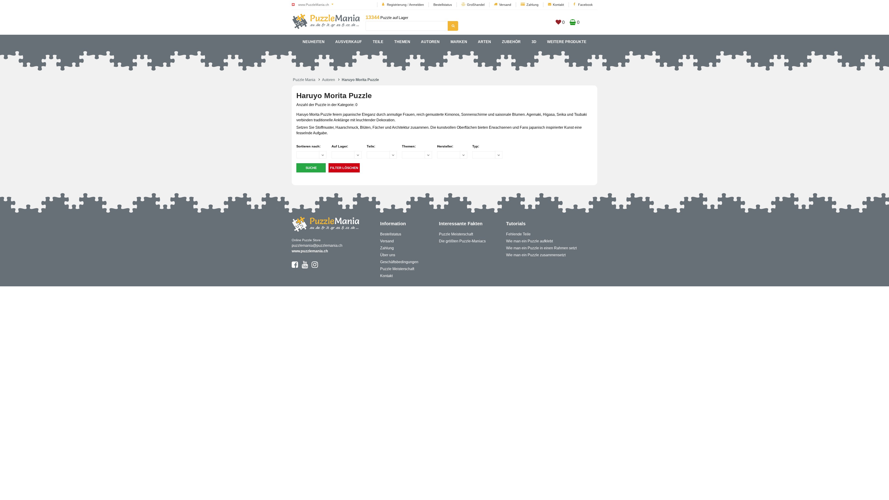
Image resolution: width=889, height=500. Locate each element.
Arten (484, 42)
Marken (459, 42)
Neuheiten (314, 42)
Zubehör (511, 42)
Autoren (430, 42)
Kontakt (558, 4)
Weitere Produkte (566, 42)
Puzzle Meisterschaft (397, 269)
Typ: (475, 146)
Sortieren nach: (308, 146)
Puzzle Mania (304, 80)
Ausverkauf (348, 42)
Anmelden (416, 4)
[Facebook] (295, 267)
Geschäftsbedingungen (399, 262)
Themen (402, 42)
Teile (378, 42)
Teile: (371, 146)
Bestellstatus (442, 4)
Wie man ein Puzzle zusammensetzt (536, 255)
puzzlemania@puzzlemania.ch (317, 245)
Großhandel (476, 4)
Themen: (409, 146)
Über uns (387, 255)
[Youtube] (305, 267)
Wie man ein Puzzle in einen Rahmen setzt (541, 248)
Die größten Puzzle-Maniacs (462, 241)
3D (534, 42)
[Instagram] (315, 267)
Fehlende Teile (518, 234)
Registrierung (397, 4)
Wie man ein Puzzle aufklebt (529, 241)
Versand (505, 4)
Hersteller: (445, 146)
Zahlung (532, 4)
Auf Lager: (340, 146)
